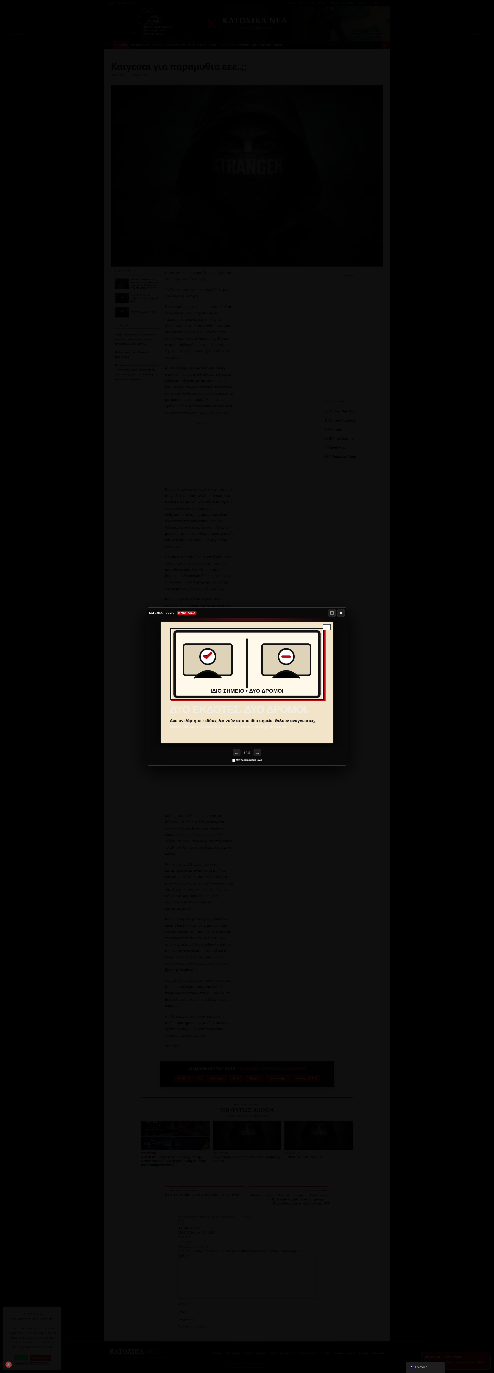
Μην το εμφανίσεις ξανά (248, 760)
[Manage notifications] (8, 1364)
